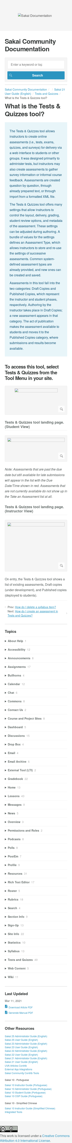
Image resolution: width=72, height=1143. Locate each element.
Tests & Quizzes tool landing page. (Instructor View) (34, 509)
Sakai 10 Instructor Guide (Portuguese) (26, 1085)
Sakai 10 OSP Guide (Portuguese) (23, 1096)
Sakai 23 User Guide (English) (21, 1047)
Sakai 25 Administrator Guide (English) (26, 1036)
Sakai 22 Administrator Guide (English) (26, 1050)
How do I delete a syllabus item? (35, 607)
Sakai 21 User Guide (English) (21, 1061)
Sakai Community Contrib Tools (22, 1073)
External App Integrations (18, 1069)
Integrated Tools (13, 1112)
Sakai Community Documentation (26, 89)
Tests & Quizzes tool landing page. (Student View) (34, 424)
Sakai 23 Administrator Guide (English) (26, 1043)
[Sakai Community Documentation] (35, 15)
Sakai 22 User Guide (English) (21, 1054)
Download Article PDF (21, 1007)
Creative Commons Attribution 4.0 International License (35, 1138)
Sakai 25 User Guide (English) (21, 1039)
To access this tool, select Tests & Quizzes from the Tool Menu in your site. (32, 372)
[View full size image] (36, 400)
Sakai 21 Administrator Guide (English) (26, 1058)
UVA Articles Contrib (16, 1065)
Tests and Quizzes (46, 94)
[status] (36, 239)
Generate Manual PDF (21, 1012)
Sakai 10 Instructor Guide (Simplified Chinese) (30, 1108)
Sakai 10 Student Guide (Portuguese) (25, 1092)
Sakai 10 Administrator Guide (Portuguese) (28, 1088)
